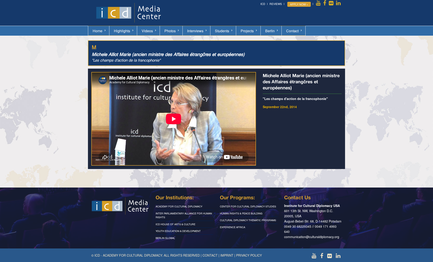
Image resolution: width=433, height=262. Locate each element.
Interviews (195, 30)
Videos (147, 30)
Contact (292, 30)
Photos (170, 30)
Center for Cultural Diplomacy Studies (248, 206)
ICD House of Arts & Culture (175, 224)
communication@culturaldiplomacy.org (311, 236)
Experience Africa (232, 227)
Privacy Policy (249, 255)
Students (222, 30)
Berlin (270, 30)
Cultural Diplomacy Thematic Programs (248, 220)
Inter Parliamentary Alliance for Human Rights (184, 215)
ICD (262, 4)
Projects (247, 30)
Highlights (122, 30)
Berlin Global (165, 238)
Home (97, 30)
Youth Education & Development (178, 231)
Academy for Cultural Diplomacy (179, 206)
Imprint (226, 255)
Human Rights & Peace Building (241, 213)
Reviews (275, 4)
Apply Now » (299, 4)
